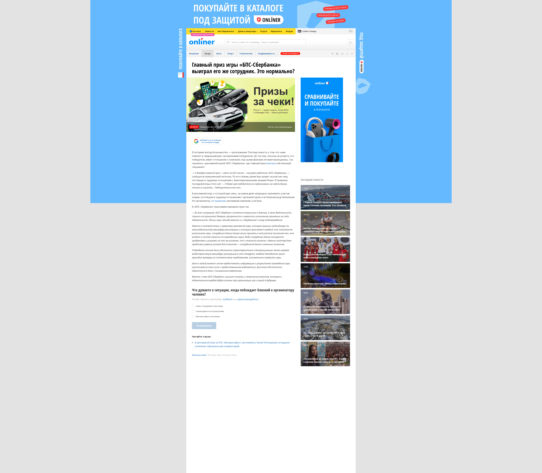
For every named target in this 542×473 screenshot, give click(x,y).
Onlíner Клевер (309, 31)
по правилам (218, 200)
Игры (219, 355)
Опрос (234, 355)
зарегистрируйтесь (248, 299)
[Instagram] (337, 53)
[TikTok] (347, 53)
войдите (227, 299)
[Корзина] (350, 42)
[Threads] (352, 53)
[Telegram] (332, 53)
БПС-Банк (212, 355)
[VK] (342, 53)
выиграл (271, 163)
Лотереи (226, 355)
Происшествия (199, 355)
